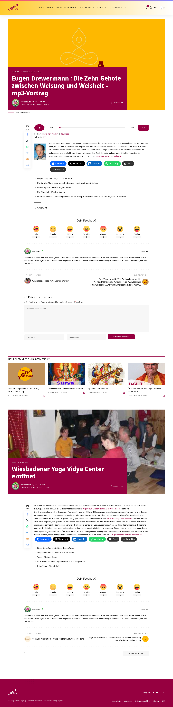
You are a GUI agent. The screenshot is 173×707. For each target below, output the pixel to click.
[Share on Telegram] (27, 153)
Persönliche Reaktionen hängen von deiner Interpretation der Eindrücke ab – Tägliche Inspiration (81, 196)
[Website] (147, 251)
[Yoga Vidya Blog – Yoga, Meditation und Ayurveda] (12, 692)
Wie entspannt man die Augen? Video (54, 187)
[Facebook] (154, 692)
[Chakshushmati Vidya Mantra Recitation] (66, 374)
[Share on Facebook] (27, 135)
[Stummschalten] (143, 128)
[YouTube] (157, 692)
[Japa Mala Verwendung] (106, 374)
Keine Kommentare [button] (136, 654)
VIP (46, 208)
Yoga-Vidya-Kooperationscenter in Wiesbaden (102, 508)
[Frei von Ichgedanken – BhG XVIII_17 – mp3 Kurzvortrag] (26, 374)
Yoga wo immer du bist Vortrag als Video (55, 552)
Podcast (16, 72)
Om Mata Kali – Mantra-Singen (51, 192)
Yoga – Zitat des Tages (47, 557)
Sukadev (26, 72)
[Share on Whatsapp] (27, 147)
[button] (150, 7)
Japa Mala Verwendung (98, 388)
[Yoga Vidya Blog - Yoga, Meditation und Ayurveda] (13, 7)
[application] (91, 126)
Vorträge (36, 72)
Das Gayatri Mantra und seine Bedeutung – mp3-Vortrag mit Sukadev (68, 183)
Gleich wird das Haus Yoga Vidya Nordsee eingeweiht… (61, 561)
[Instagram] (160, 692)
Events (15, 462)
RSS (44, 137)
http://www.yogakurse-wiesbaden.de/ (127, 534)
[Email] (27, 159)
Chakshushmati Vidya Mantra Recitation (65, 388)
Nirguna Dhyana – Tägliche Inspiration (54, 178)
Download (65, 133)
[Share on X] (27, 141)
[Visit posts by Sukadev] (15, 103)
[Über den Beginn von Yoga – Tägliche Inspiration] (146, 374)
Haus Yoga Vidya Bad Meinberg (108, 156)
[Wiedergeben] (39, 127)
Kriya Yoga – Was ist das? (48, 566)
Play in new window (50, 133)
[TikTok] (163, 692)
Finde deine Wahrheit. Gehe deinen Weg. (55, 548)
